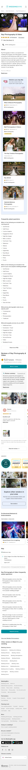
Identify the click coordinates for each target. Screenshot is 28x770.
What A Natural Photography (13, 102)
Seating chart (19, 708)
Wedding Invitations (20, 669)
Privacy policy (12, 690)
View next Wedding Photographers (10, 638)
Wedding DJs (4, 650)
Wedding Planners (5, 652)
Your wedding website (6, 706)
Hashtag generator (17, 716)
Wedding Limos (4, 666)
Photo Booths (4, 661)
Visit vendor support (6, 735)
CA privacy (3, 692)
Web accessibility (12, 692)
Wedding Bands (13, 661)
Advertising (16, 687)
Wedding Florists (5, 655)
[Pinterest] (9, 749)
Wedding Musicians (14, 666)
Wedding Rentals (16, 658)
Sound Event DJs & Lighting (11, 540)
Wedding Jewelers (14, 671)
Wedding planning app (6, 716)
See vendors (14, 503)
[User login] (26, 7)
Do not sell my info (21, 690)
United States (8, 757)
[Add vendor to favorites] (25, 15)
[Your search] (2, 15)
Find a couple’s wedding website (9, 727)
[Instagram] (12, 749)
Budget (3, 708)
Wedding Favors (5, 674)
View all (22, 29)
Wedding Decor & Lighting (7, 669)
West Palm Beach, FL (8, 40)
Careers (3, 687)
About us (12, 683)
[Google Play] (17, 743)
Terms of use (4, 690)
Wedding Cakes (15, 663)
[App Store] (6, 743)
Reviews (9, 698)
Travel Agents (4, 671)
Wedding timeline (16, 719)
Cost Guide (4, 710)
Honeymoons (22, 721)
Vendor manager (10, 708)
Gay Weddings (4, 700)
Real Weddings (13, 721)
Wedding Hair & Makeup (15, 650)
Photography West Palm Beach (18, 567)
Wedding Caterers (16, 652)
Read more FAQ (14, 347)
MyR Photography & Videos (12, 127)
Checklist (15, 706)
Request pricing (14, 631)
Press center (9, 687)
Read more (4, 73)
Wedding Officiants (5, 658)
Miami (2, 11)
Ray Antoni (7, 178)
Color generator (5, 721)
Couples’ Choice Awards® (18, 698)
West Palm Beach (10, 11)
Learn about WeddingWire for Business (10, 733)
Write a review (14, 366)
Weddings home (5, 683)
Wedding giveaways (6, 719)
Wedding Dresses (5, 663)
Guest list (21, 706)
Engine (25, 708)
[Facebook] (2, 749)
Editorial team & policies (7, 685)
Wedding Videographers (16, 655)
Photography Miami (6, 567)
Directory (3, 698)
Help (9, 710)
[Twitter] (5, 749)
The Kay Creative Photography (13, 153)
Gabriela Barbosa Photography (9, 203)
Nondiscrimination (18, 685)
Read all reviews (13, 448)
